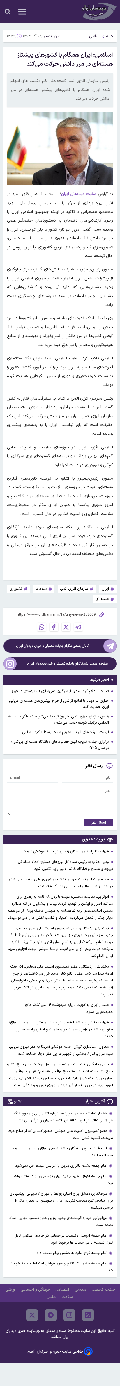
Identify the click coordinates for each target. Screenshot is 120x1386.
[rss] (88, 1315)
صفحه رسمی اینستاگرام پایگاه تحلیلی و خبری (67, 663)
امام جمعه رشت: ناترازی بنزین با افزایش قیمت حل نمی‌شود (61, 1165)
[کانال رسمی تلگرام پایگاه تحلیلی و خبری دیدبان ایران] (110, 646)
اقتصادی (62, 1290)
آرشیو (18, 1101)
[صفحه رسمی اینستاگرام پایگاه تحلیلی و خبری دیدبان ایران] (10, 663)
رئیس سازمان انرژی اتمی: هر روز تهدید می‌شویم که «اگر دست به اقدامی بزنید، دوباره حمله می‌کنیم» (58, 719)
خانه (109, 36)
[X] (66, 627)
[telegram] (51, 1315)
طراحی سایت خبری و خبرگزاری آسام (55, 1351)
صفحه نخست (103, 1290)
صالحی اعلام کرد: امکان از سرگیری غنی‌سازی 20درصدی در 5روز (60, 691)
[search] (7, 12)
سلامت (67, 1297)
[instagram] (69, 1315)
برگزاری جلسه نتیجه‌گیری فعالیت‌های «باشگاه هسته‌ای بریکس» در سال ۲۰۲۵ (59, 745)
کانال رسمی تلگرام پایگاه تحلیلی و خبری (52, 646)
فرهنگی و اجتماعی (36, 1290)
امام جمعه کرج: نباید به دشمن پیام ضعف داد (72, 1253)
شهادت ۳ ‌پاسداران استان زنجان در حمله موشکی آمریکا (67, 851)
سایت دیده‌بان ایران (78, 194)
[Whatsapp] (41, 627)
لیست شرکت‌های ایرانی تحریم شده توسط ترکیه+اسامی (65, 732)
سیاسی (94, 36)
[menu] (22, 11)
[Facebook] (54, 627)
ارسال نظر (98, 822)
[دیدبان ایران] (98, 11)
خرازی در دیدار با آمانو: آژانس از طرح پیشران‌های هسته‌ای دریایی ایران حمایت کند (59, 704)
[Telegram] (78, 627)
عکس (52, 1297)
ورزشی (10, 1290)
